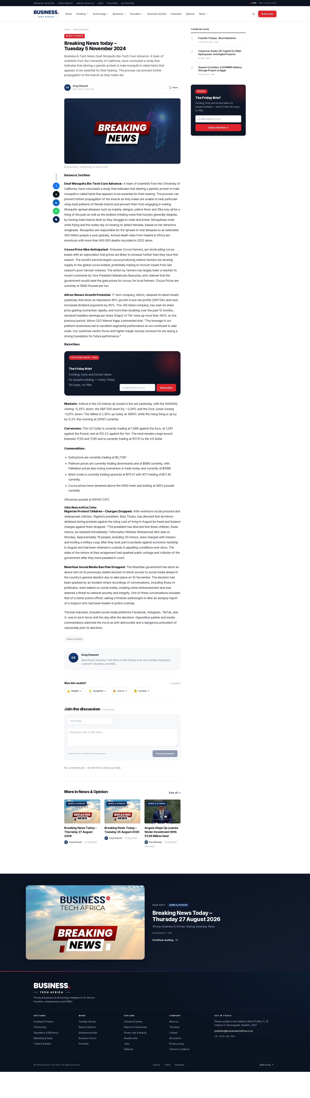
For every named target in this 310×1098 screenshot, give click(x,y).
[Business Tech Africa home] (46, 13)
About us (174, 1021)
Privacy (156, 1065)
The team (174, 1027)
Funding (81, 13)
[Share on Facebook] (56, 186)
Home (68, 13)
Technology (99, 13)
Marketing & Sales (43, 1038)
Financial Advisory (44, 3)
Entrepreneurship (88, 1032)
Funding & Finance (43, 1021)
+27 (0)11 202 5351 (224, 1036)
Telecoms (112, 3)
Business (118, 13)
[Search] (253, 14)
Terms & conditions (179, 1049)
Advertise (179, 1065)
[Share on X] (56, 194)
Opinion (190, 13)
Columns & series (133, 1021)
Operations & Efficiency (46, 1032)
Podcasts (176, 13)
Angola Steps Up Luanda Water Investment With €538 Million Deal (161, 832)
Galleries (128, 1049)
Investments (65, 3)
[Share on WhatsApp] (56, 211)
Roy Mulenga (155, 842)
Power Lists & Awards (135, 1032)
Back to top (267, 1065)
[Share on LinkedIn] (56, 202)
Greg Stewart (80, 85)
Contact (173, 1032)
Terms (167, 1065)
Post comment (165, 753)
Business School (157, 13)
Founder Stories (87, 1021)
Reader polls (131, 1038)
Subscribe (267, 13)
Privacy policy (176, 1043)
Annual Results (85, 3)
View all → (175, 792)
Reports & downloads (135, 1027)
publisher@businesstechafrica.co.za (233, 1031)
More (202, 13)
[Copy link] (56, 219)
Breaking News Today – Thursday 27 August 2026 (80, 832)
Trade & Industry (42, 1043)
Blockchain (127, 3)
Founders (135, 13)
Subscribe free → (218, 127)
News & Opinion (81, 29)
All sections (175, 1038)
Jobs (100, 3)
